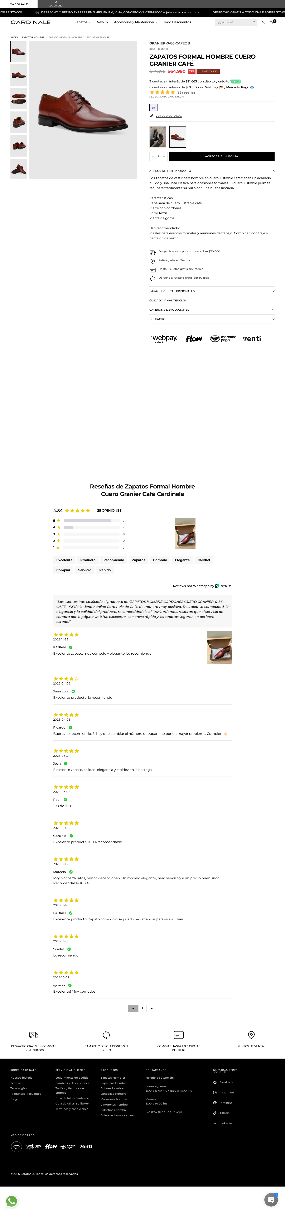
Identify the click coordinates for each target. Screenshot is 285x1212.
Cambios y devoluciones (72, 1083)
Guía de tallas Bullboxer (72, 1103)
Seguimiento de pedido (71, 1077)
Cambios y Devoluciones (169, 309)
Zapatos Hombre (33, 37)
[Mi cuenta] (263, 22)
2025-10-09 (61, 977)
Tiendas (15, 1083)
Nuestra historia (21, 1077)
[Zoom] (128, 49)
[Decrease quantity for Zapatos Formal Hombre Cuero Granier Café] (153, 156)
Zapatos (80, 22)
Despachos (158, 319)
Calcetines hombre (114, 1110)
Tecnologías (18, 1088)
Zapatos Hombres (113, 1077)
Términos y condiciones (71, 1109)
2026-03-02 (61, 792)
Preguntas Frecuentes (25, 1093)
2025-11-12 (60, 905)
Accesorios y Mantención (134, 22)
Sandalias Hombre (113, 1093)
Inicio (14, 37)
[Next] (126, 110)
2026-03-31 (61, 756)
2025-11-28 (60, 639)
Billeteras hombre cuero (117, 1115)
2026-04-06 (62, 683)
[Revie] (223, 585)
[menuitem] (84, 22)
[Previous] (39, 110)
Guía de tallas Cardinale (72, 1098)
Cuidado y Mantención (168, 300)
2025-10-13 (60, 941)
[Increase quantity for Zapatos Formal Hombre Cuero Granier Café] (164, 156)
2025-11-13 (60, 864)
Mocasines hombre (114, 1099)
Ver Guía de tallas (169, 115)
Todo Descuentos (177, 22)
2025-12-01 (60, 828)
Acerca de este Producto (170, 170)
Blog (13, 1099)
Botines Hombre (112, 1088)
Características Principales (172, 291)
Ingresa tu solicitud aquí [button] (164, 1112)
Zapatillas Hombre (114, 1083)
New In (102, 22)
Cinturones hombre (114, 1104)
